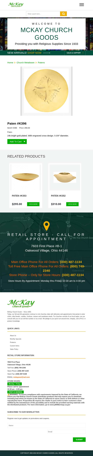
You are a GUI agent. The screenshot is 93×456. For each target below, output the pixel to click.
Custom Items (14, 346)
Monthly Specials (15, 339)
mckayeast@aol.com (21, 377)
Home (10, 62)
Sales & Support (74, 53)
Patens (41, 62)
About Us (13, 335)
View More (33, 204)
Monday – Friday (14, 384)
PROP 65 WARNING (15, 392)
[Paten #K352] (65, 177)
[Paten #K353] (25, 177)
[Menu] (82, 5)
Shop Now (34, 52)
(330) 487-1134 (71, 262)
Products (13, 342)
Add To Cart (16, 141)
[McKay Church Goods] (15, 5)
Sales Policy (14, 349)
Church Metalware (25, 62)
